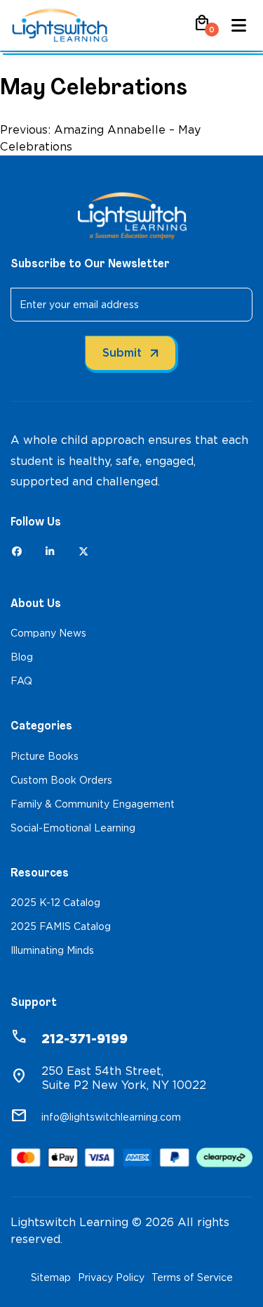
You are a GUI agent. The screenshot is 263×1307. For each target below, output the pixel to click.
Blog (22, 657)
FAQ (21, 681)
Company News (48, 633)
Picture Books (45, 756)
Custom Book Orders (61, 780)
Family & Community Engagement (93, 804)
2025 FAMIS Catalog (61, 926)
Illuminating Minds (52, 950)
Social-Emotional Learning (73, 828)
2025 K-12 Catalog (55, 902)
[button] (202, 27)
